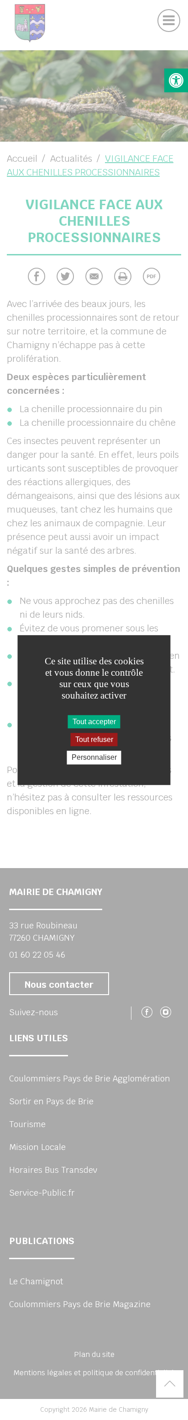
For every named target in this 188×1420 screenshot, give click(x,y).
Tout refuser (94, 739)
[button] (176, 80)
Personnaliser (94, 758)
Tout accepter (94, 722)
